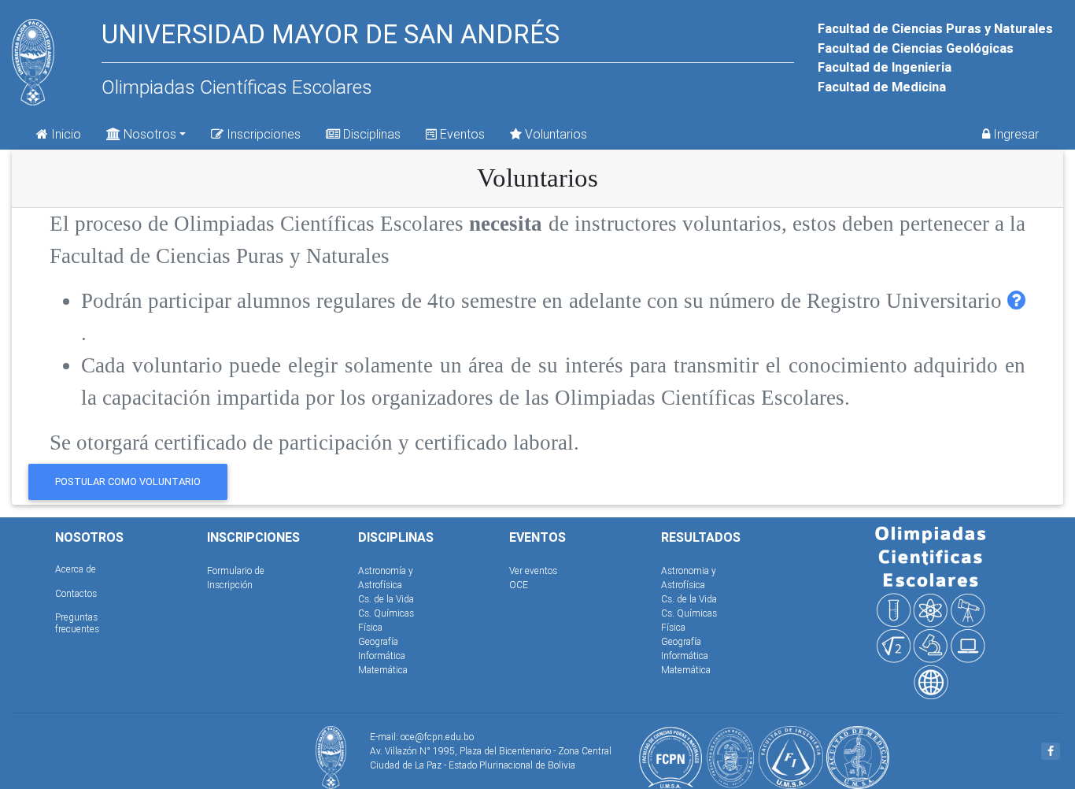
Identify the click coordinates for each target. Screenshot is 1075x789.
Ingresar (1014, 134)
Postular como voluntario (128, 481)
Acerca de (75, 569)
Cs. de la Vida (386, 599)
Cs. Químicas (386, 613)
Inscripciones (262, 134)
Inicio (64, 134)
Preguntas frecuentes (77, 622)
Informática (381, 655)
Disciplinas (370, 134)
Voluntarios (554, 134)
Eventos (461, 134)
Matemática (383, 670)
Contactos (76, 593)
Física (370, 627)
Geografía (378, 641)
